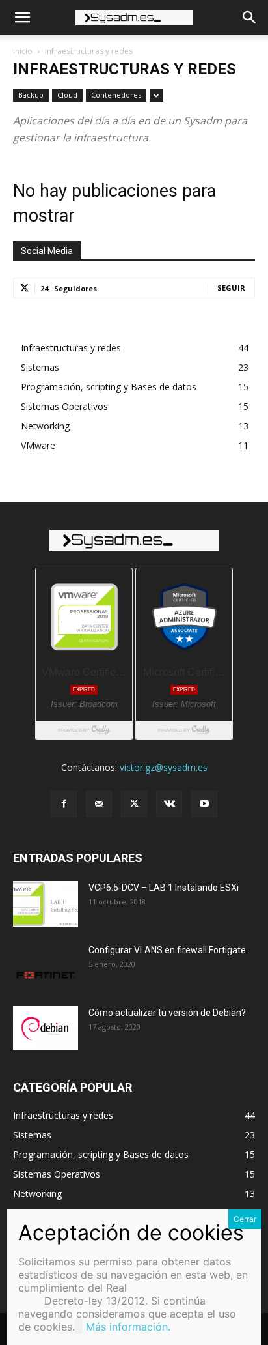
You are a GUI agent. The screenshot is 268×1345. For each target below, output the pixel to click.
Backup (31, 95)
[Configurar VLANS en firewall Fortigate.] (45, 966)
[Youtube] (204, 804)
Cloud (67, 95)
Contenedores (116, 95)
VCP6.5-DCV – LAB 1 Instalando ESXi (163, 887)
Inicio (23, 51)
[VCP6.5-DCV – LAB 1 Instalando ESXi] (45, 904)
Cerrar (245, 1219)
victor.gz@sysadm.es (164, 767)
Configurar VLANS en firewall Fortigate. (168, 950)
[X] (134, 804)
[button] (22, 17)
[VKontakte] (169, 804)
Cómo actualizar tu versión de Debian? (167, 1012)
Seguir (231, 288)
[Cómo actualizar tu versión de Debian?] (45, 1028)
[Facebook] (64, 804)
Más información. (128, 1326)
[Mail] (99, 804)
